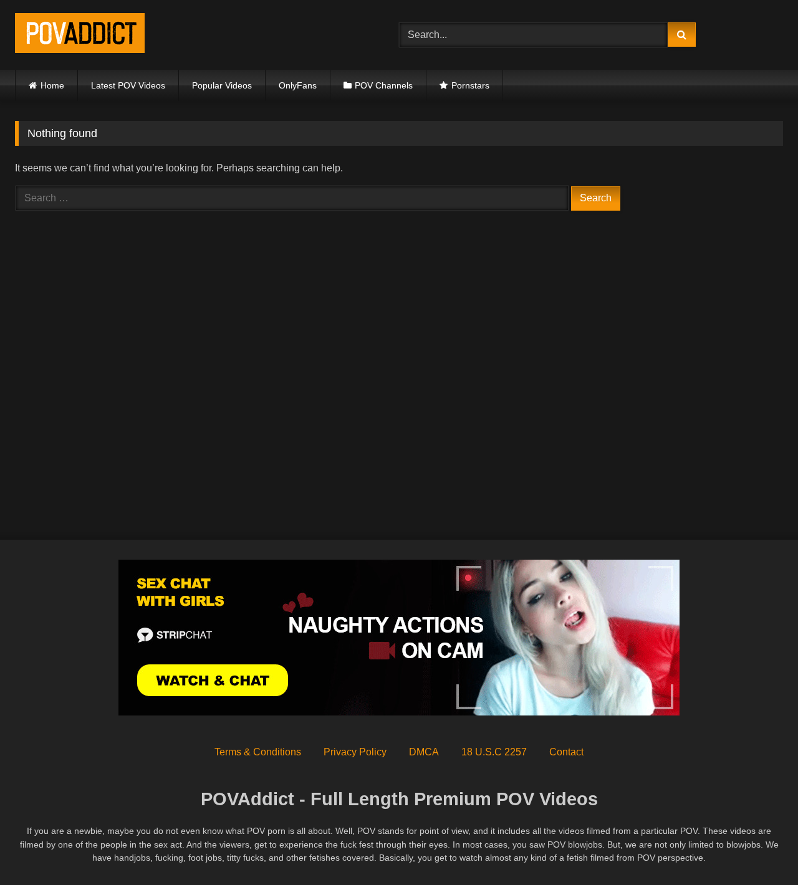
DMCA (424, 752)
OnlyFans (298, 85)
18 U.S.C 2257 (494, 752)
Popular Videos (222, 85)
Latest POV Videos (128, 85)
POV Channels (384, 85)
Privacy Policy (355, 752)
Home (52, 85)
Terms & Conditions (257, 752)
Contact (566, 752)
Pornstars (470, 85)
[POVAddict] (80, 35)
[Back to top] (759, 848)
